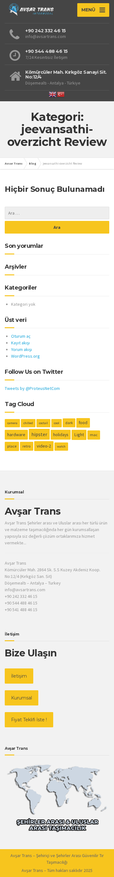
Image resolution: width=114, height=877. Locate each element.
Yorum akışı (21, 349)
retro (26, 446)
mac (94, 434)
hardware (16, 434)
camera (12, 423)
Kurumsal (21, 698)
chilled (28, 423)
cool (56, 423)
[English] (53, 94)
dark (69, 422)
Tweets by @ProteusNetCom (32, 388)
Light (79, 434)
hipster (39, 434)
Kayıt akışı (20, 343)
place (11, 446)
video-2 (44, 446)
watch (61, 446)
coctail (43, 423)
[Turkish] (61, 94)
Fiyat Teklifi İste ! (29, 720)
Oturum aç (20, 336)
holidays (60, 434)
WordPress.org (25, 356)
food (83, 422)
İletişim (19, 676)
